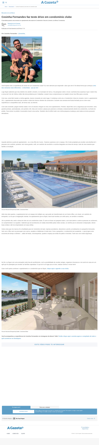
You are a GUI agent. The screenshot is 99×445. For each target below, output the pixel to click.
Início (6, 6)
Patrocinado (11, 6)
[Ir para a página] (49, 2)
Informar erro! (23, 411)
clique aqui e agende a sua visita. (58, 268)
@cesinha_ (22, 33)
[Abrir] (3, 2)
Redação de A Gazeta (14, 23)
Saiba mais (90, 418)
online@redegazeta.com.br (14, 25)
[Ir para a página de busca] (6, 2)
